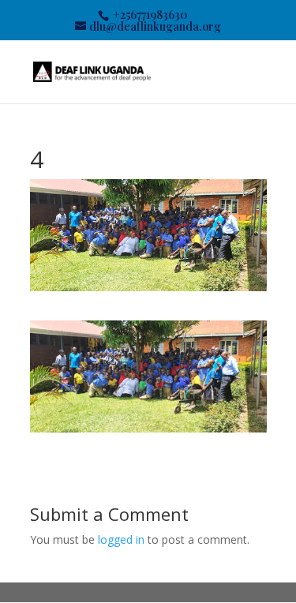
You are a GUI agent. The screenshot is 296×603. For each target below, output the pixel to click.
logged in (121, 539)
